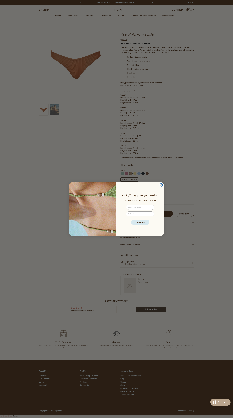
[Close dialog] (161, 184)
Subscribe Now (140, 222)
